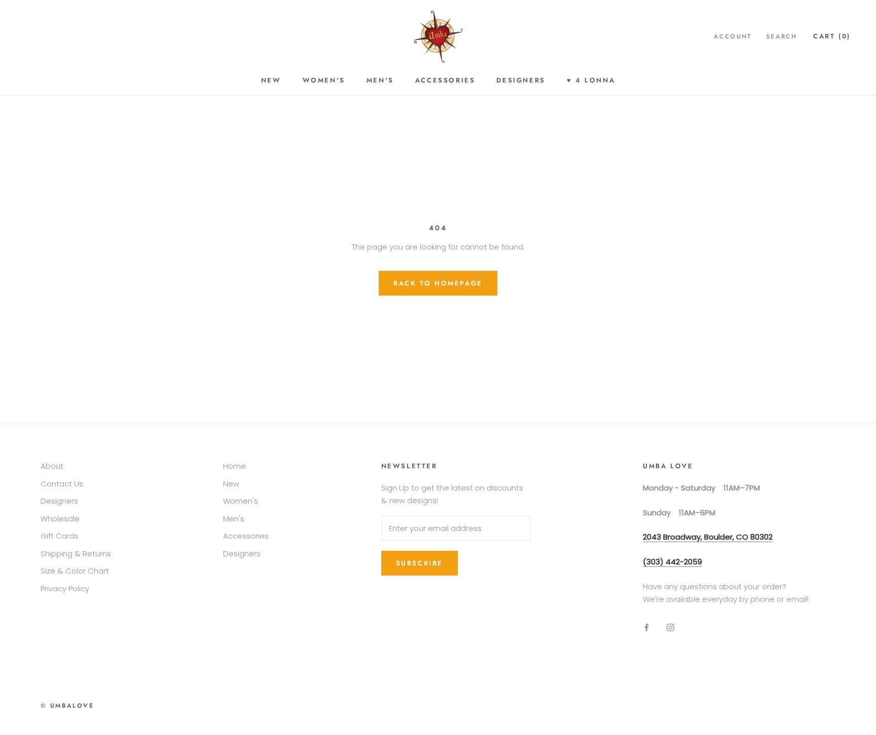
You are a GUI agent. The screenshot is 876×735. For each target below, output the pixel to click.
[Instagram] (670, 627)
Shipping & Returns (76, 553)
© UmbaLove (67, 705)
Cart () (832, 36)
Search (781, 36)
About (52, 466)
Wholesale (60, 518)
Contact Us (62, 483)
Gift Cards (60, 535)
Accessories (445, 80)
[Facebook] (646, 627)
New (271, 80)
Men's (380, 80)
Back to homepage (438, 283)
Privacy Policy (65, 588)
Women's (324, 80)
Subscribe (419, 563)
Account (733, 36)
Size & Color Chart (75, 570)
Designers (520, 80)
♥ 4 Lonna (591, 80)
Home (234, 466)
